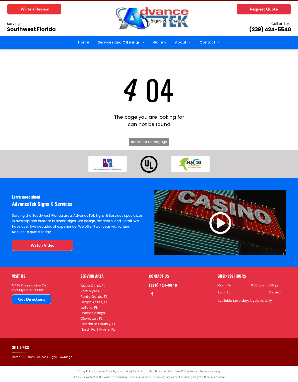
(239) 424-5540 (270, 29)
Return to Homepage (149, 141)
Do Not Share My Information (114, 371)
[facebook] (152, 294)
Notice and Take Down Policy (171, 371)
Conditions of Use (143, 371)
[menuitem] (83, 42)
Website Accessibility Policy (205, 371)
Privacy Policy (85, 371)
